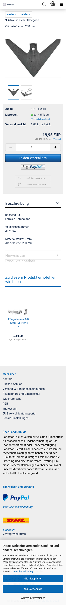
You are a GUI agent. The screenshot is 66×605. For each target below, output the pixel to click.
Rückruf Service (12, 384)
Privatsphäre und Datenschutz (21, 393)
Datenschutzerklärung (22, 571)
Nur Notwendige (33, 589)
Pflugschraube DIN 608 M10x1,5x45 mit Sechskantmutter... (18, 323)
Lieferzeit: (11, 114)
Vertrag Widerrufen (14, 534)
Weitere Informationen (33, 598)
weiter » (12, 14)
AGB (5, 403)
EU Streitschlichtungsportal (19, 413)
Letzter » (25, 14)
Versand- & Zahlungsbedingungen (24, 389)
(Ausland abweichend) (40, 119)
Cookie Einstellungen (16, 418)
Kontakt (7, 379)
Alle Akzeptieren (33, 578)
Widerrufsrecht (12, 398)
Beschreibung (17, 203)
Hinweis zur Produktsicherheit (20, 256)
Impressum (10, 408)
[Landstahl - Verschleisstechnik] (7, 4)
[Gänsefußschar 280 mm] (33, 58)
